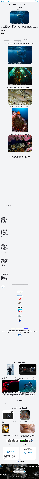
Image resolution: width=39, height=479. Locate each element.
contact (22, 466)
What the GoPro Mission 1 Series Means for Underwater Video (26, 376)
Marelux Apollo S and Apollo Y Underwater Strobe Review (9, 393)
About (19, 466)
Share (2, 32)
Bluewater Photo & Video (12, 332)
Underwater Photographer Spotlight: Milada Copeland (8, 376)
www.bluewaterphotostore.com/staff (22, 41)
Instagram (37, 466)
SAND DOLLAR (18, 328)
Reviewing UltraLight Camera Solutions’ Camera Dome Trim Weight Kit (27, 393)
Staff (24, 466)
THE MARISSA (26, 328)
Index (27, 466)
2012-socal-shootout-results (20, 157)
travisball (20, 7)
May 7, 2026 (17, 379)
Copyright (33, 466)
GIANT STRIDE (22, 328)
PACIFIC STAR (13, 328)
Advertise (30, 466)
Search (32, 1)
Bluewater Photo (4, 36)
